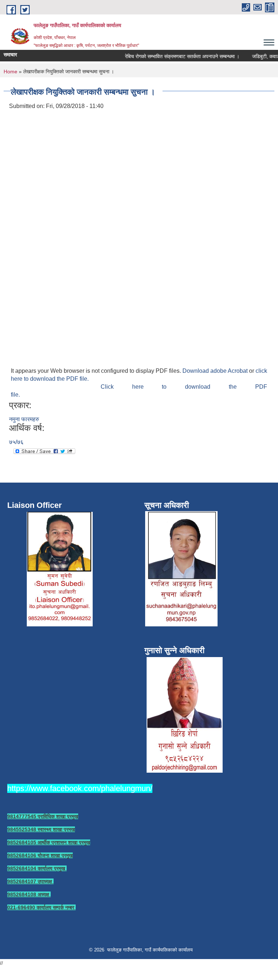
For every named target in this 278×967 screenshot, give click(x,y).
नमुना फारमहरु (24, 419)
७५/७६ (16, 442)
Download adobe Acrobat (215, 371)
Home (10, 71)
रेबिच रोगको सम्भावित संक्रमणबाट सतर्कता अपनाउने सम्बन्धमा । (177, 56)
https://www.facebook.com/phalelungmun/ (79, 788)
